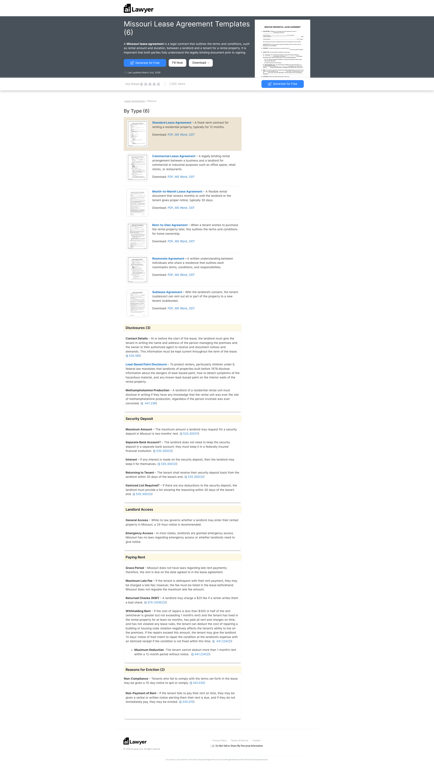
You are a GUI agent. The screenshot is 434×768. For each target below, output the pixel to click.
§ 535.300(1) (189, 433)
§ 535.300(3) (194, 476)
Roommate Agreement (168, 258)
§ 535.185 (133, 355)
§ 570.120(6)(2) (155, 602)
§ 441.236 (149, 403)
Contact (256, 740)
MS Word (181, 134)
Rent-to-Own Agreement (170, 225)
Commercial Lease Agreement (173, 156)
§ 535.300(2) (163, 451)
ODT (192, 134)
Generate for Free (147, 63)
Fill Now (177, 62)
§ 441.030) (198, 683)
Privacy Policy (220, 740)
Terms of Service (239, 740)
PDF (170, 134)
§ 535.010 (187, 701)
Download (199, 62)
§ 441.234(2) (222, 641)
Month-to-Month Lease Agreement (177, 191)
